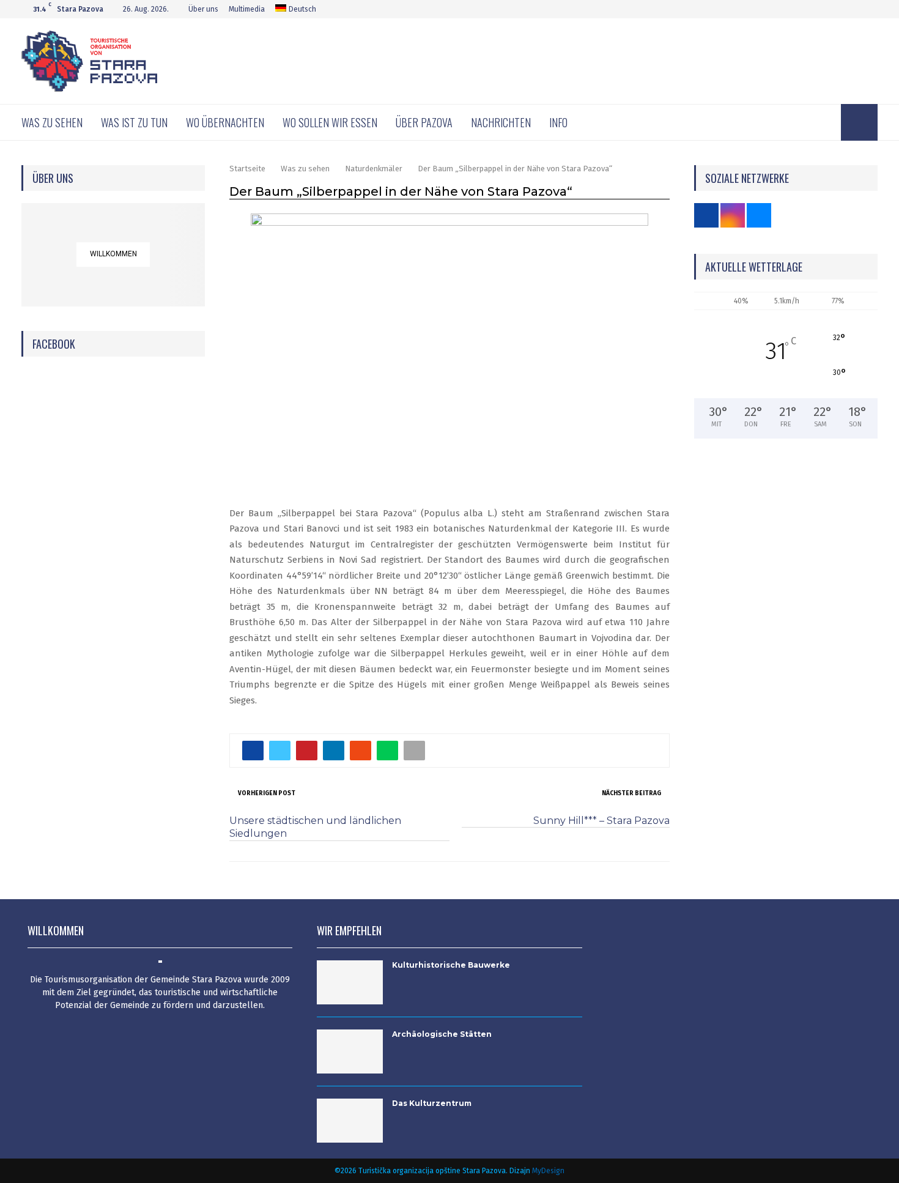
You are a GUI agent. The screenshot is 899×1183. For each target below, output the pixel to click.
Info (558, 122)
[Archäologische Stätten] (350, 1051)
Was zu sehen (52, 122)
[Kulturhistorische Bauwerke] (350, 982)
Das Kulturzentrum (432, 1103)
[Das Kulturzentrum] (350, 1121)
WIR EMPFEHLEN (349, 930)
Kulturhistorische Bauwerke (451, 965)
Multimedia (247, 9)
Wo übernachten (225, 122)
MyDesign (548, 1170)
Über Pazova (424, 122)
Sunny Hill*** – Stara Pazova (601, 820)
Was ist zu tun (134, 122)
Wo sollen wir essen (330, 122)
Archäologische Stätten (442, 1034)
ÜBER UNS (52, 178)
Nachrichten (501, 122)
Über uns (203, 9)
